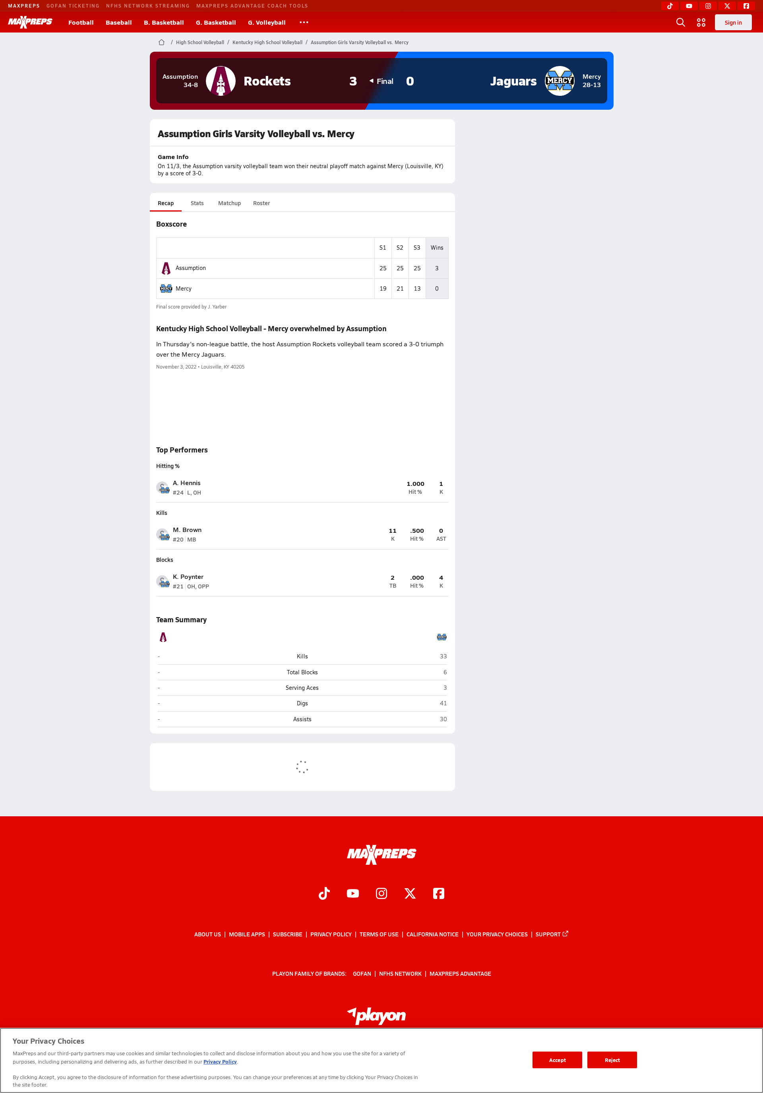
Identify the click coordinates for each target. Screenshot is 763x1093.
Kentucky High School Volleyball (267, 42)
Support (548, 934)
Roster (261, 203)
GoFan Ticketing (73, 5)
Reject (612, 1060)
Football (81, 22)
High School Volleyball (200, 42)
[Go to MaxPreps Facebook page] (438, 894)
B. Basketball (164, 22)
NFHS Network (400, 973)
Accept (557, 1060)
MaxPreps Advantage (460, 973)
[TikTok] (670, 6)
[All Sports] (304, 22)
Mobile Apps (247, 934)
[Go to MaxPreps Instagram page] (381, 894)
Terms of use (379, 934)
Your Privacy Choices (497, 934)
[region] (381, 1060)
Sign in (733, 22)
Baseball (119, 22)
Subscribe (287, 934)
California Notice (433, 934)
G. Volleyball (267, 22)
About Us (207, 934)
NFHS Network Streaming (148, 5)
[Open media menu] (701, 22)
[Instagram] (708, 6)
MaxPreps (24, 5)
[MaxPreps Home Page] (161, 42)
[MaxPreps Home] (30, 22)
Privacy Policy (331, 934)
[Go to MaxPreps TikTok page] (324, 894)
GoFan (362, 973)
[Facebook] (746, 6)
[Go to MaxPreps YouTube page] (353, 894)
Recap (166, 203)
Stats (197, 203)
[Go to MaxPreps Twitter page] (410, 894)
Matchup (229, 203)
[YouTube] (689, 6)
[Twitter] (727, 6)
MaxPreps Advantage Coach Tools (252, 5)
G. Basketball (216, 22)
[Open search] (680, 22)
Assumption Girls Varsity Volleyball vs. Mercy (360, 42)
